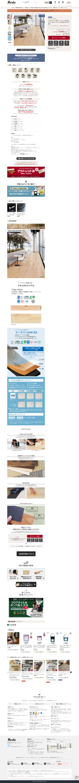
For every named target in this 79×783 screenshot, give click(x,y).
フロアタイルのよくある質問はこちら (55, 47)
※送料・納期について (66, 34)
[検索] (50, 2)
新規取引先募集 (53, 757)
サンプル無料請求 (50, 44)
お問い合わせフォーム (32, 746)
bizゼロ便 (22, 730)
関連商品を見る (52, 48)
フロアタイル (17, 13)
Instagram (25, 763)
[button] (25, 2)
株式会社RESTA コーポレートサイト (13, 742)
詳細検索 (46, 2)
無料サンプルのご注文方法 (56, 724)
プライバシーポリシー (26, 757)
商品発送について (11, 718)
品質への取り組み (45, 757)
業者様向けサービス (42, 700)
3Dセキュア (34, 720)
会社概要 (18, 757)
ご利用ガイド (67, 44)
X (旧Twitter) (37, 763)
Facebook (48, 763)
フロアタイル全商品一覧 (25, 13)
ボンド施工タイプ (33, 13)
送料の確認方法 (11, 726)
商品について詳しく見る (25, 49)
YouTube (11, 763)
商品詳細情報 (22, 153)
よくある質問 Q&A (34, 700)
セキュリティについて (36, 757)
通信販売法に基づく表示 (52, 700)
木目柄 (38, 13)
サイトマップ (60, 757)
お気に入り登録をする (56, 44)
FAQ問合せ (61, 44)
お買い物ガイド (25, 700)
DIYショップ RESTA (10, 13)
